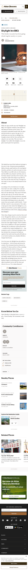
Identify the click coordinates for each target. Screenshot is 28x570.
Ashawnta (5, 337)
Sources (5, 371)
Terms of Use (15, 289)
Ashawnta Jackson (9, 40)
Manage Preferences (14, 567)
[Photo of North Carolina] (5, 420)
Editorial (4, 539)
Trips (2, 544)
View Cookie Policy (9, 560)
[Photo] (23, 386)
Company (4, 552)
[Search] (23, 6)
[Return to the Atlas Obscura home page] (9, 6)
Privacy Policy (8, 289)
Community (4, 548)
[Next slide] (24, 58)
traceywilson (9, 347)
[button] (7, 79)
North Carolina (15, 418)
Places (3, 535)
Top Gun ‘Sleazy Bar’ (7, 455)
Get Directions (14, 116)
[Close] (26, 556)
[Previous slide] (3, 58)
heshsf (4, 347)
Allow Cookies (14, 563)
